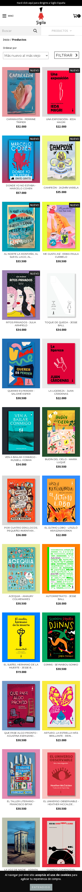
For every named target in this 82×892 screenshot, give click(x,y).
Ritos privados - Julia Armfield (21, 324)
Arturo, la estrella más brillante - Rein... (61, 734)
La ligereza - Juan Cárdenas (61, 392)
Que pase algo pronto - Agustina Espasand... (21, 734)
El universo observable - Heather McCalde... (61, 803)
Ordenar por (10, 48)
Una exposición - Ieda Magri (61, 121)
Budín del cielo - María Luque (61, 461)
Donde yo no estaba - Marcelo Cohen (21, 187)
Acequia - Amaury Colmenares (21, 598)
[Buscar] (35, 30)
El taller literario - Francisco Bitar (21, 803)
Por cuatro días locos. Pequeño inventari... (21, 529)
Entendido (41, 887)
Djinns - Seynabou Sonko (61, 664)
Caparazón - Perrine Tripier (21, 121)
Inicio (6, 39)
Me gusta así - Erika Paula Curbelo (61, 255)
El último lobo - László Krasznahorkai (61, 529)
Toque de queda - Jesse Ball (61, 324)
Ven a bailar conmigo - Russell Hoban (21, 458)
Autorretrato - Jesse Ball (61, 598)
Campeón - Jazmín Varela (61, 187)
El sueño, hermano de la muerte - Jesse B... (21, 666)
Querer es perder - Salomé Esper (21, 392)
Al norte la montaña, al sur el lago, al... (21, 255)
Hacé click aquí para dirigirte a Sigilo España (41, 3)
